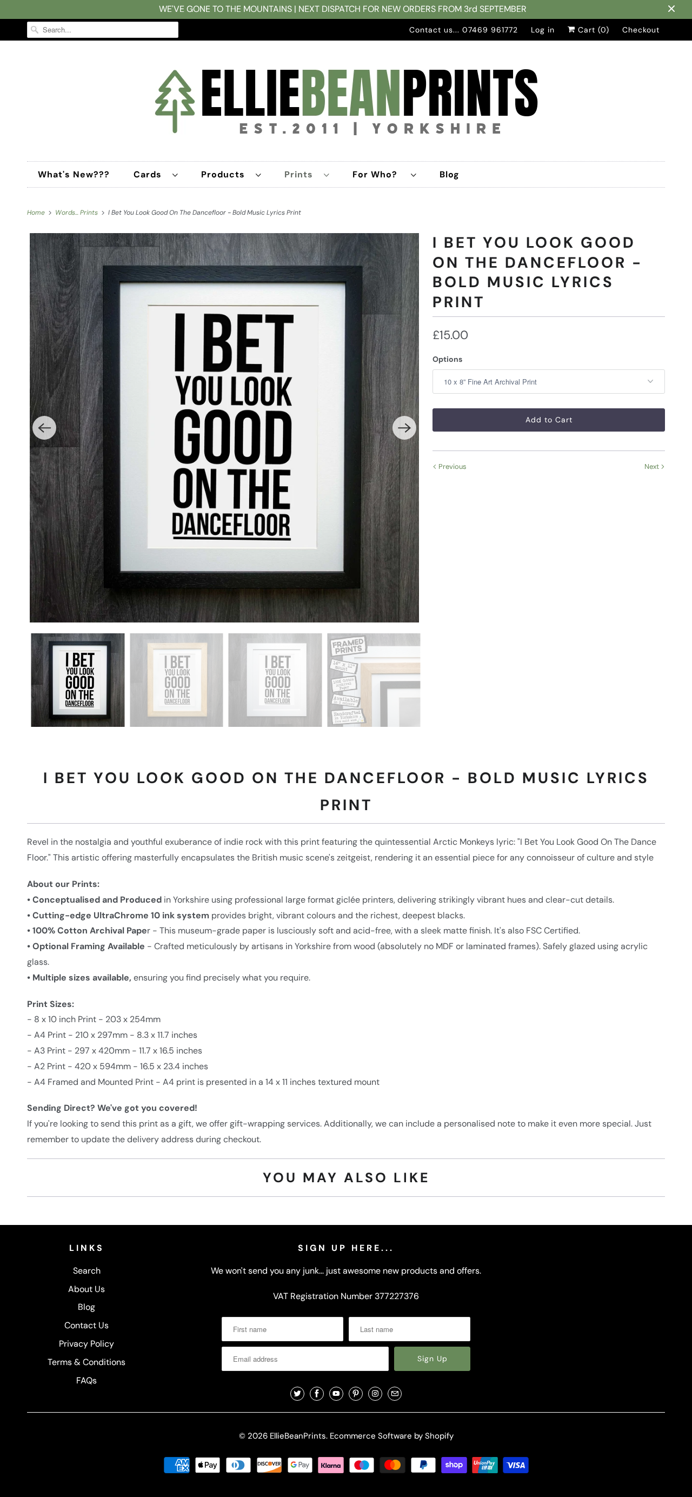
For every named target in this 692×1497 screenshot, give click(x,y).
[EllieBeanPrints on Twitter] (297, 1394)
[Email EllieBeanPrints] (395, 1394)
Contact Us (86, 1325)
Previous (452, 466)
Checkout (641, 30)
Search (87, 1270)
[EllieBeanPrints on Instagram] (375, 1394)
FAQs (86, 1380)
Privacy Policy (86, 1343)
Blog (450, 174)
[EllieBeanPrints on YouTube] (336, 1394)
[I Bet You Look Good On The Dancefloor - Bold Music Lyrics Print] (224, 427)
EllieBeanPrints (298, 1435)
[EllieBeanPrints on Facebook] (317, 1394)
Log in (543, 30)
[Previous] (44, 428)
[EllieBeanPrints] (346, 103)
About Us (86, 1289)
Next (652, 466)
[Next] (404, 428)
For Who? (378, 174)
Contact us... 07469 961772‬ (463, 30)
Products (225, 174)
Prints (301, 174)
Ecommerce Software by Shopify (392, 1435)
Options (447, 359)
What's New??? (74, 174)
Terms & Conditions (86, 1362)
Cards (150, 174)
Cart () (592, 30)
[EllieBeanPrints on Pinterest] (356, 1394)
